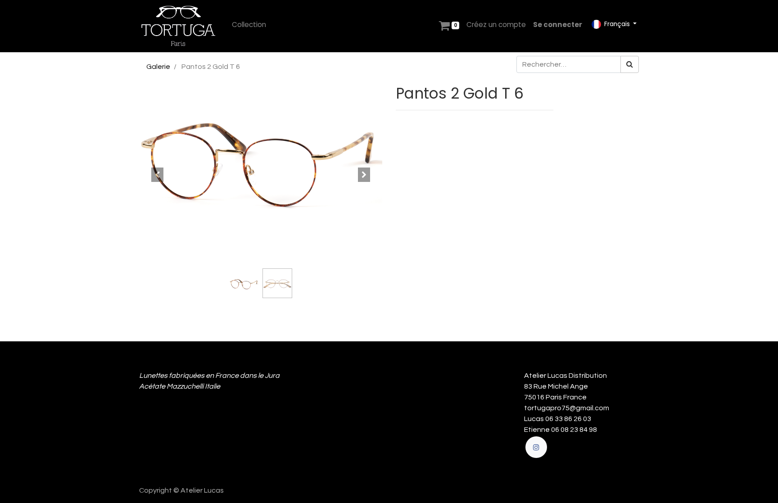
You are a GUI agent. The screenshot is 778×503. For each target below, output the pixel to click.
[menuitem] (249, 25)
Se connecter (557, 24)
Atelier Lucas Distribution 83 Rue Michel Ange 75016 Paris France (567, 386)
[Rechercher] (629, 64)
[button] (157, 175)
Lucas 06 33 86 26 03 (557, 418)
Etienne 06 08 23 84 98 (560, 429)
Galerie (158, 66)
